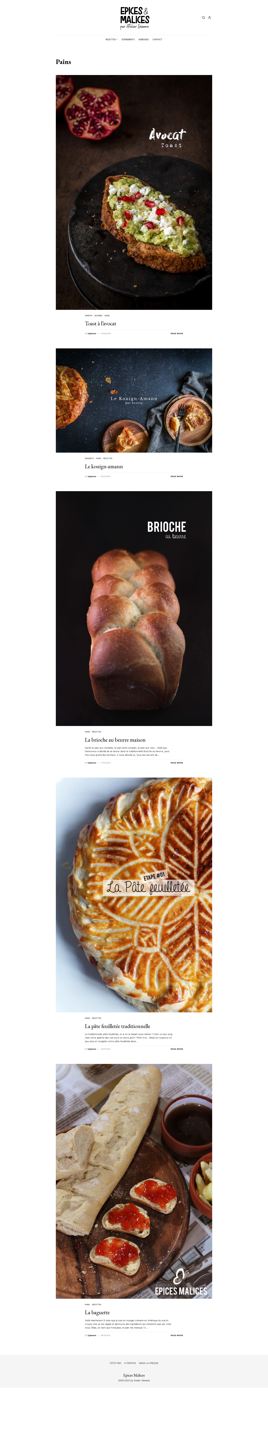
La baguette (97, 1312)
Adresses (144, 39)
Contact (157, 39)
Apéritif (88, 315)
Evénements (128, 39)
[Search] (203, 17)
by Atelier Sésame (140, 1380)
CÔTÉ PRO (115, 1363)
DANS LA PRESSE (148, 1363)
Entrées (98, 315)
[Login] (209, 17)
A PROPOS (130, 1363)
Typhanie (91, 333)
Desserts (89, 458)
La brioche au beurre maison (115, 739)
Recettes (111, 39)
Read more (177, 333)
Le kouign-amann (104, 466)
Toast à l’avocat (100, 323)
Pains (107, 315)
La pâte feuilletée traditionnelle (117, 1026)
